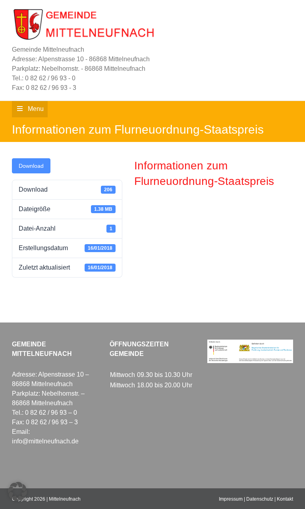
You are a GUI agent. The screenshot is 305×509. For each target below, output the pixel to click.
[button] (17, 491)
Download (31, 166)
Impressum (231, 499)
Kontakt (285, 499)
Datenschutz (259, 499)
